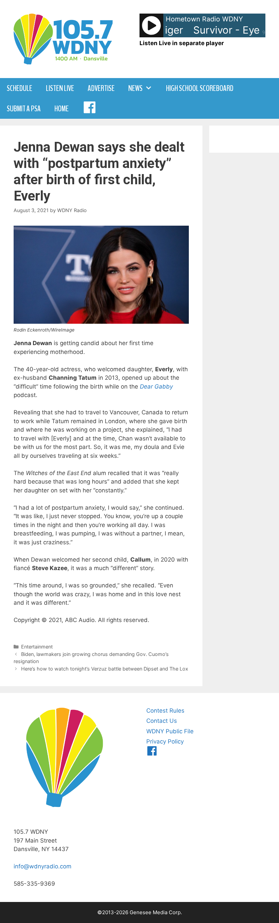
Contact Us (161, 720)
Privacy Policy (165, 741)
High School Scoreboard (199, 88)
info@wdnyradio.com (42, 866)
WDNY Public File (170, 731)
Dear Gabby (156, 386)
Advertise (101, 88)
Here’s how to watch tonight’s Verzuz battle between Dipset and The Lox (104, 669)
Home (61, 108)
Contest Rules (165, 710)
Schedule (19, 88)
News (135, 88)
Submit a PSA (24, 108)
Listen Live (60, 88)
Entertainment (37, 646)
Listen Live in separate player (182, 43)
